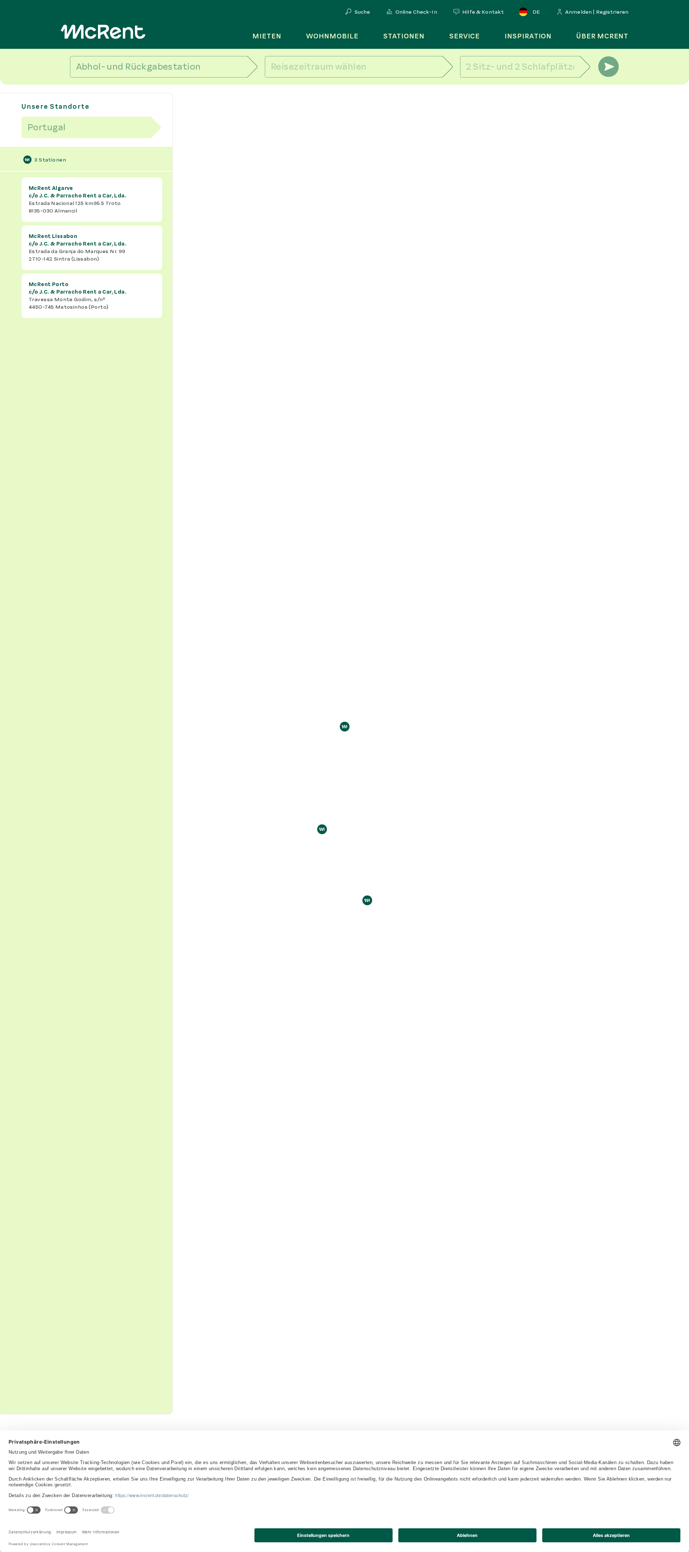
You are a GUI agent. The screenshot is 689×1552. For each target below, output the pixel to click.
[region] (344, 818)
